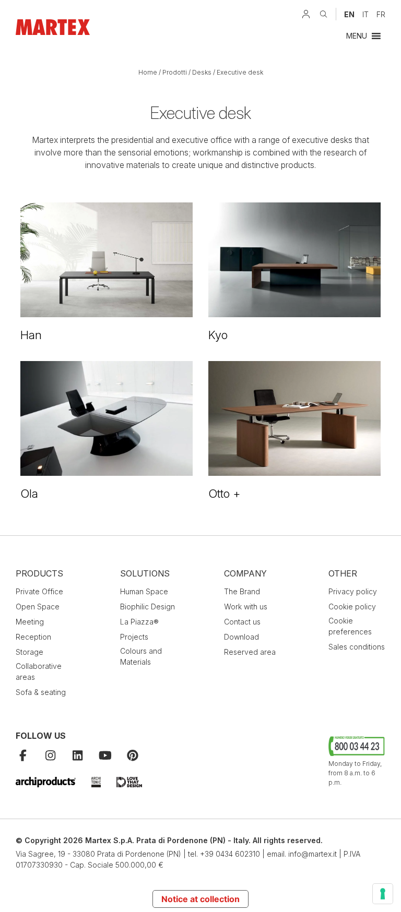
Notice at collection (200, 899)
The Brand (242, 591)
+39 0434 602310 (230, 853)
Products (39, 573)
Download (241, 636)
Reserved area (250, 651)
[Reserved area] (306, 14)
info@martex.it (312, 853)
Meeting (30, 621)
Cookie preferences (350, 626)
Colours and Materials (141, 656)
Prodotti (174, 72)
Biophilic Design (147, 606)
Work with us (245, 606)
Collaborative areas (39, 671)
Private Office (39, 591)
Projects (134, 636)
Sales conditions (356, 646)
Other (342, 573)
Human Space (144, 591)
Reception (33, 636)
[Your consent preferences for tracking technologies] (383, 894)
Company (245, 573)
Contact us (242, 621)
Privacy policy (352, 591)
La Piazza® (139, 621)
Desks (201, 72)
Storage (29, 651)
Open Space (38, 606)
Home (147, 72)
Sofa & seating (41, 692)
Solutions (145, 573)
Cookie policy (352, 606)
